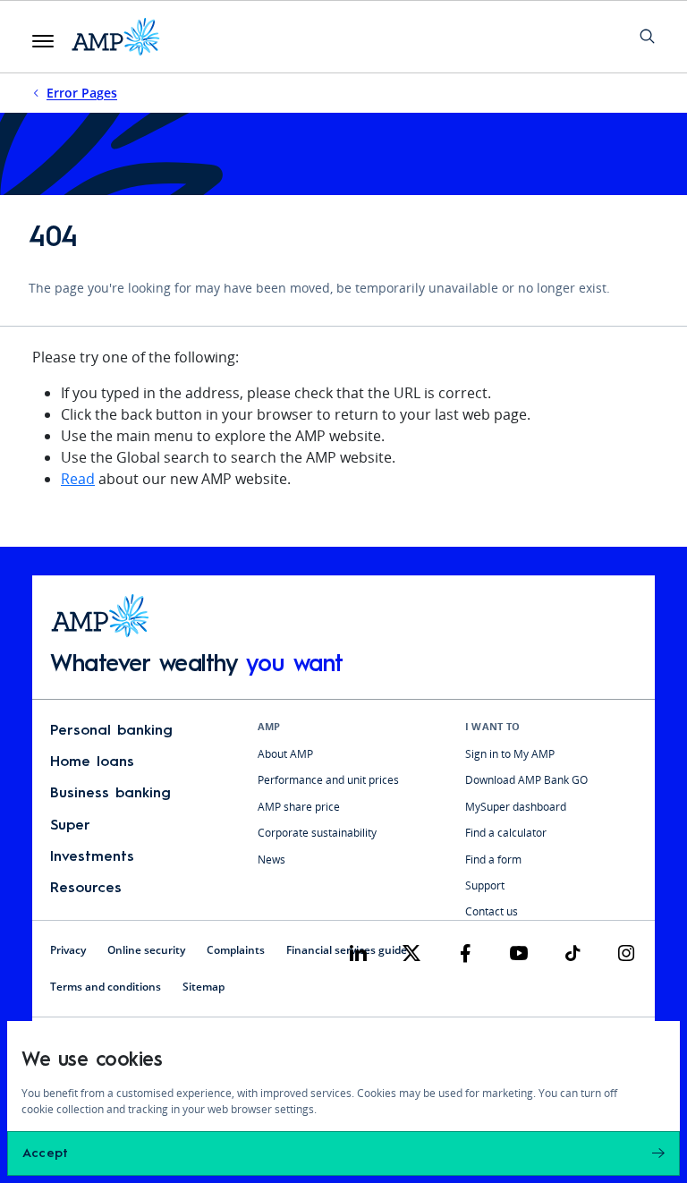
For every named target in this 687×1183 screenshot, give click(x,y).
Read (78, 479)
